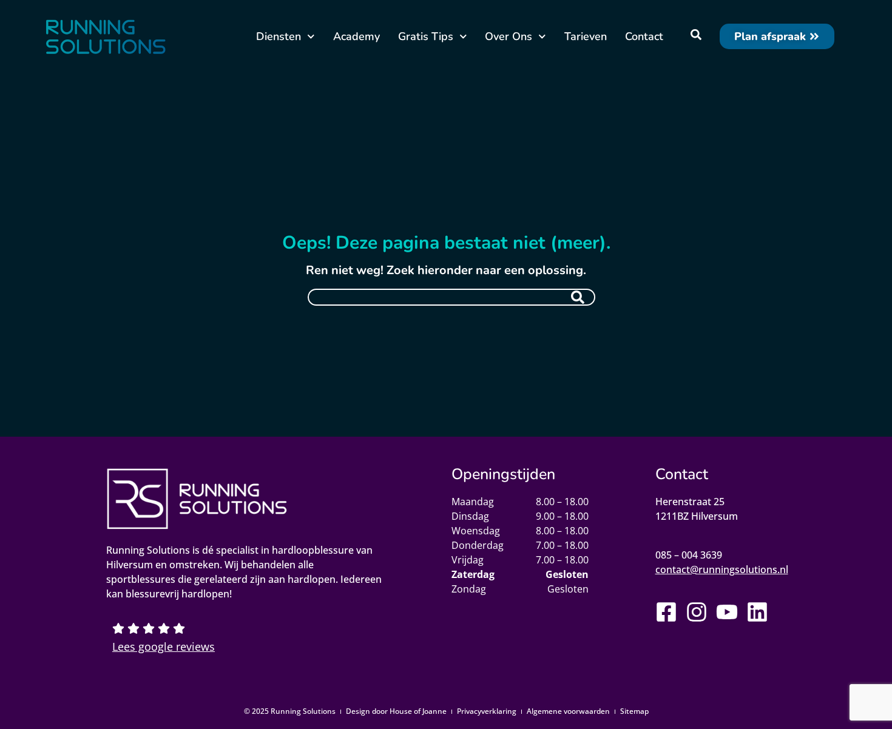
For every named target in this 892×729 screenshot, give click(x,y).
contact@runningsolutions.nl (721, 569)
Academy (356, 36)
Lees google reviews (163, 646)
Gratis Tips (425, 36)
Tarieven (585, 36)
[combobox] (451, 297)
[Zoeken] (577, 297)
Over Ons (508, 36)
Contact (644, 36)
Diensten (278, 36)
